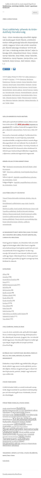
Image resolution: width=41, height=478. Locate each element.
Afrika (4, 274)
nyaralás (7, 426)
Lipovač (34, 92)
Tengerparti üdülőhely (16, 438)
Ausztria (20, 408)
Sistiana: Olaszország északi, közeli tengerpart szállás (20, 214)
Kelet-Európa (7, 311)
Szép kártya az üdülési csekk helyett (14, 314)
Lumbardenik (7, 95)
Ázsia (4, 282)
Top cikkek (6, 319)
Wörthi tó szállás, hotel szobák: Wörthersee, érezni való (20, 209)
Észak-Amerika (7, 301)
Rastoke (15, 100)
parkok (32, 432)
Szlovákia (5, 436)
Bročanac (30, 79)
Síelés (21, 436)
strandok (19, 434)
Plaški (19, 98)
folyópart (28, 85)
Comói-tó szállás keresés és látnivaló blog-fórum (18, 217)
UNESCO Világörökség (29, 443)
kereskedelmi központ (15, 416)
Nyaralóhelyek (13, 429)
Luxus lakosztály (8, 424)
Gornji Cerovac (23, 87)
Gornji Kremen (7, 90)
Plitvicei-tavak (26, 98)
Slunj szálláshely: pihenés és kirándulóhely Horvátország (20, 30)
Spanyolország (9, 434)
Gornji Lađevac (17, 90)
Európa (12, 79)
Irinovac (17, 92)
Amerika (5, 277)
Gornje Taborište (12, 87)
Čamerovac (6, 82)
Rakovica (9, 100)
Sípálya (28, 436)
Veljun (12, 103)
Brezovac (23, 79)
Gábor (9, 77)
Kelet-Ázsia (6, 308)
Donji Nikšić (21, 85)
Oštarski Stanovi (11, 98)
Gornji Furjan (32, 87)
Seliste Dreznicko (30, 100)
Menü (35, 12)
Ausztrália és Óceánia (9, 280)
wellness (7, 445)
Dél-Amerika (6, 290)
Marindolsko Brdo (27, 95)
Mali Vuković (16, 95)
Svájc (25, 434)
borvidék (21, 410)
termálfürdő (15, 441)
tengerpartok (7, 441)
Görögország (8, 414)
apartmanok (11, 408)
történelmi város (11, 443)
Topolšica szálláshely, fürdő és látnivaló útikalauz (18, 211)
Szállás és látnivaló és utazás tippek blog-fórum (20, 4)
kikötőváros (7, 419)
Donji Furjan (12, 85)
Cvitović (18, 82)
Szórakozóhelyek (13, 436)
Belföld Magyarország (10, 285)
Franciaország (17, 412)
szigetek (30, 434)
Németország (31, 429)
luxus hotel (25, 421)
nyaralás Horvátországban (19, 426)
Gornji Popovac (28, 90)
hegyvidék (20, 414)
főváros (27, 412)
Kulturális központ (11, 421)
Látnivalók (20, 424)
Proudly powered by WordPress (12, 474)
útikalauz (15, 445)
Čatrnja (13, 82)
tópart (21, 441)
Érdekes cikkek (7, 295)
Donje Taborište (27, 82)
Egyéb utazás (7, 293)
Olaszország (10, 432)
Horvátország (9, 92)
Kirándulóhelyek (26, 92)
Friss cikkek (6, 306)
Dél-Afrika (6, 287)
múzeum (29, 424)
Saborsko (21, 100)
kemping (5, 416)
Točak (7, 103)
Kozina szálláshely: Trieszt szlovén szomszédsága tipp (20, 219)
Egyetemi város (31, 410)
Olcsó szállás (24, 432)
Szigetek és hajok (8, 316)
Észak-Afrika (6, 298)
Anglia (5, 408)
